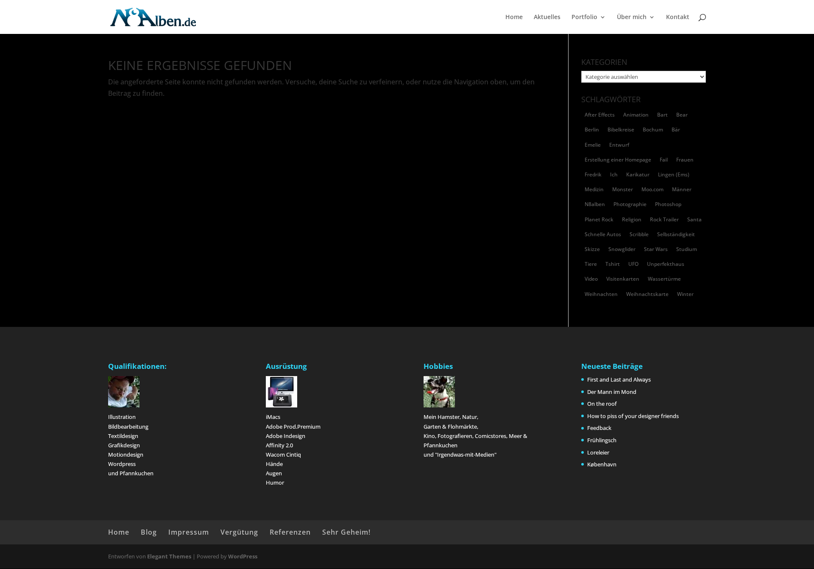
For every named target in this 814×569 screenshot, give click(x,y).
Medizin (594, 189)
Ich (614, 174)
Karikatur (638, 174)
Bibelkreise (621, 129)
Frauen (685, 159)
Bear (682, 114)
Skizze (592, 249)
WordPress (242, 556)
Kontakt (677, 17)
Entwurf (619, 144)
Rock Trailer (664, 219)
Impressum (188, 532)
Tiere (591, 264)
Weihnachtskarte (647, 294)
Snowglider (622, 249)
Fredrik (593, 174)
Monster (622, 189)
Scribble (639, 234)
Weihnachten (601, 294)
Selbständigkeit (676, 234)
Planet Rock (599, 219)
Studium (686, 249)
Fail (664, 159)
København (601, 464)
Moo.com (652, 189)
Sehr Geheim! (346, 532)
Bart (662, 114)
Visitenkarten (622, 278)
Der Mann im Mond (611, 392)
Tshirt (612, 264)
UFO (633, 264)
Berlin (592, 129)
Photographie (630, 204)
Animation (636, 114)
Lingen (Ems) (673, 174)
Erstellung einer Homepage (618, 159)
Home (514, 17)
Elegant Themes (169, 556)
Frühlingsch (601, 440)
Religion (631, 219)
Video (591, 278)
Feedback (599, 428)
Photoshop (668, 204)
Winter (685, 294)
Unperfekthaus (665, 264)
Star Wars (656, 249)
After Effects (600, 114)
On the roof (602, 403)
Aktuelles (547, 17)
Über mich (632, 17)
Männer (681, 189)
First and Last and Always (619, 379)
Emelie (593, 144)
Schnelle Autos (603, 234)
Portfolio (584, 17)
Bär (676, 129)
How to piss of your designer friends (633, 416)
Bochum (653, 129)
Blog (149, 532)
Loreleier (598, 452)
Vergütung (239, 532)
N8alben (595, 204)
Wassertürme (664, 278)
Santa (694, 219)
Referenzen (290, 532)
